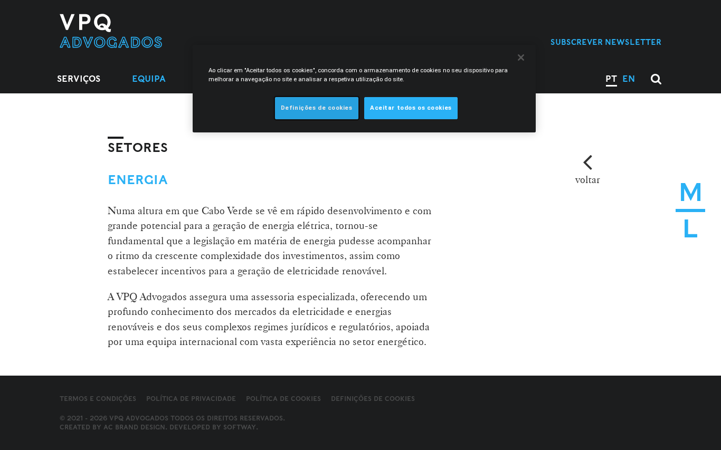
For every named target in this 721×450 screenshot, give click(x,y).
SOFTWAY (239, 427)
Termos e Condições (98, 399)
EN (628, 79)
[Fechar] (521, 57)
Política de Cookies (283, 399)
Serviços (78, 79)
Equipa (149, 79)
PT (611, 79)
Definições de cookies (373, 399)
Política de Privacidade (191, 399)
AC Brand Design (134, 427)
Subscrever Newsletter (606, 41)
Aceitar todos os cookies (411, 107)
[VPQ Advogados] (145, 31)
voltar (587, 179)
